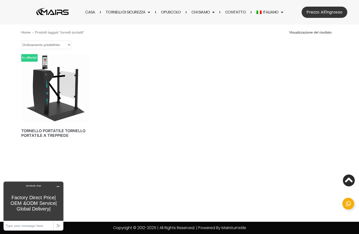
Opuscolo (171, 12)
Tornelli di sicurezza (125, 12)
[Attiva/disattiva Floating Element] (348, 204)
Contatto (235, 12)
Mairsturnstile (234, 228)
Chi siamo (200, 12)
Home (26, 32)
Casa (90, 12)
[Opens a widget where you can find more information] (33, 206)
